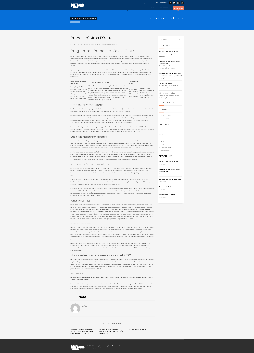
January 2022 (165, 119)
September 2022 (166, 116)
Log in (163, 141)
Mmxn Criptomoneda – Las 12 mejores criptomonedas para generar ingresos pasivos (81, 331)
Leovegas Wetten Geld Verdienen (80, 223)
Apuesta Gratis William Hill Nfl (168, 51)
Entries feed (164, 144)
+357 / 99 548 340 (161, 3)
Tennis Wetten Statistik (77, 273)
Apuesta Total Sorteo (165, 83)
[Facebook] (170, 2)
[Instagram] (178, 2)
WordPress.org (165, 150)
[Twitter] (174, 2)
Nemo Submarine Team (115, 346)
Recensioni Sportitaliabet (138, 329)
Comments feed (166, 147)
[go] (179, 40)
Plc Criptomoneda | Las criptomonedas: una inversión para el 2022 (111, 331)
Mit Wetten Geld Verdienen (167, 93)
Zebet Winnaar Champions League (170, 73)
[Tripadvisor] (182, 2)
